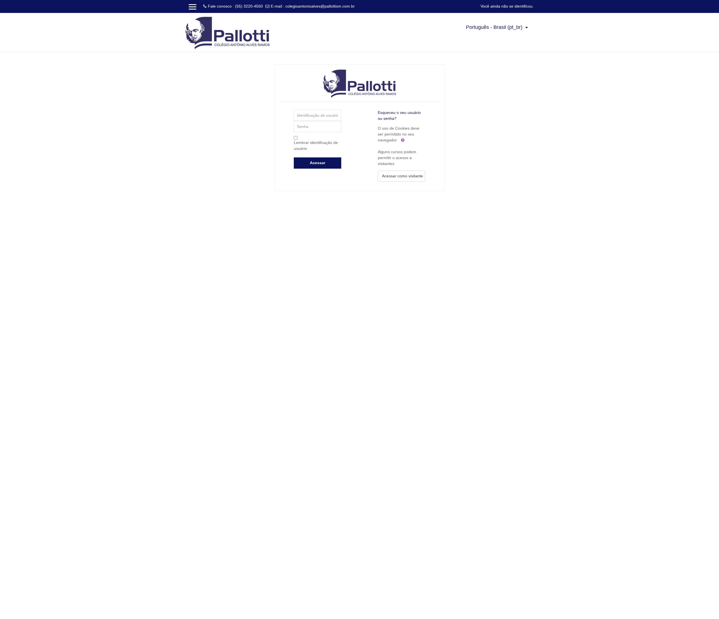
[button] (403, 140)
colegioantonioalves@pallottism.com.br (320, 6)
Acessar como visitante (402, 176)
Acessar (317, 163)
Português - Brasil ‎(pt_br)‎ (495, 27)
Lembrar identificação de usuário (316, 145)
